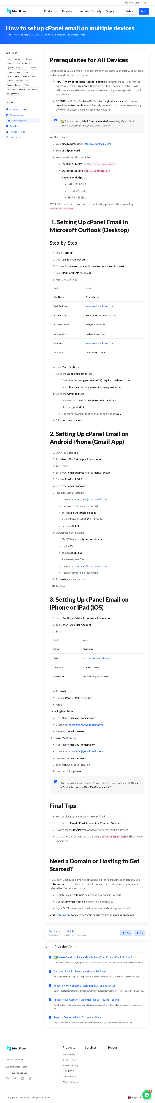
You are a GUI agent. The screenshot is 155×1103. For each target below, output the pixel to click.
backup (29, 59)
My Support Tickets (18, 109)
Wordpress (32, 89)
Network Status (17, 131)
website (22, 89)
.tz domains (18, 59)
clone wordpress (23, 63)
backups (10, 63)
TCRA (27, 85)
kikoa (9, 76)
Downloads (14, 126)
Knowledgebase (27, 35)
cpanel (10, 68)
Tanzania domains (14, 85)
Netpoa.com (62, 914)
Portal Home (11, 35)
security (19, 81)
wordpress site (13, 94)
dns (25, 68)
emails (19, 72)
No (141, 933)
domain (33, 68)
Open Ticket (15, 137)
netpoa (17, 76)
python (10, 81)
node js (26, 76)
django (18, 68)
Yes (128, 933)
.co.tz (9, 59)
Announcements (17, 115)
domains (10, 72)
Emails (38, 35)
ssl (27, 81)
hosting (28, 72)
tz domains (11, 89)
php (33, 76)
